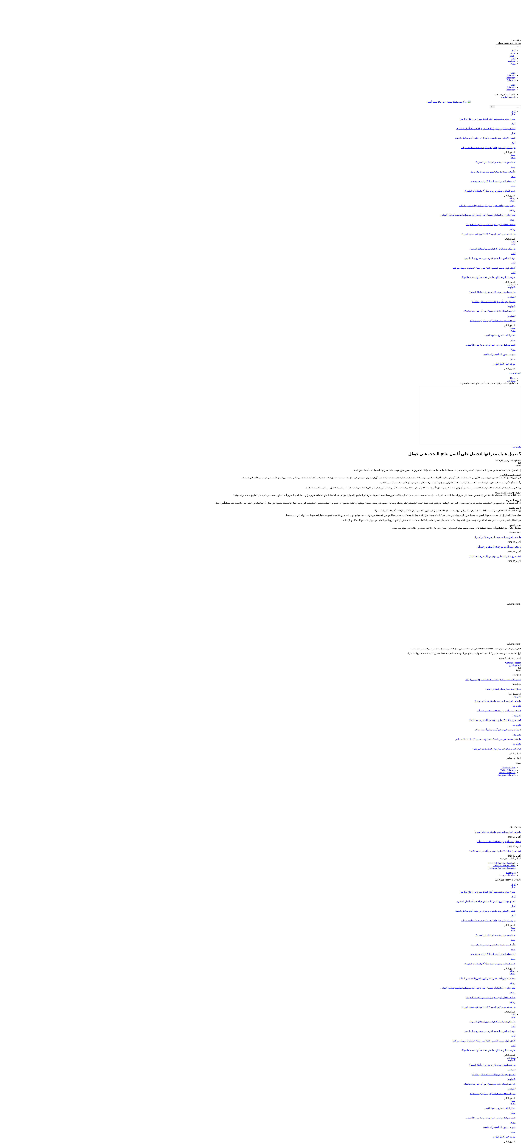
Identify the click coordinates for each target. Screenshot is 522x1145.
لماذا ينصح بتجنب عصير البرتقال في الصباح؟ (495, 162)
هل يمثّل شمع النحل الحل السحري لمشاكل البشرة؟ (492, 249)
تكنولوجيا (511, 61)
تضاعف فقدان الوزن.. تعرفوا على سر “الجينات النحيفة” (490, 224)
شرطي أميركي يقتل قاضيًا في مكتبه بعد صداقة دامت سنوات (488, 147)
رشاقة (512, 56)
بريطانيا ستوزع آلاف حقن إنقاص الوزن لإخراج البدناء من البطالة (487, 205)
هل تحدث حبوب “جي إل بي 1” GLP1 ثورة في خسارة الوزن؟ (488, 234)
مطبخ (512, 63)
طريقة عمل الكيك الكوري (504, 364)
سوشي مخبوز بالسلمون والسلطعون (499, 354)
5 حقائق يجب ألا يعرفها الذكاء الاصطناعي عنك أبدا (493, 301)
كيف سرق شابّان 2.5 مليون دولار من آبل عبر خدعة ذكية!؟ (489, 311)
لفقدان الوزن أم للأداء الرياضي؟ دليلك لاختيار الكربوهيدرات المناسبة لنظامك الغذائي (478, 215)
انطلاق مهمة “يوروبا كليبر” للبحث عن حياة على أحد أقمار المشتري (485, 128)
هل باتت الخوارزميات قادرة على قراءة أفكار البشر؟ (492, 292)
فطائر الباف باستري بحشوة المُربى (499, 335)
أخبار (513, 51)
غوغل (515, 665)
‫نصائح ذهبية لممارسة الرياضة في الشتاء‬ (503, 689)
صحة (513, 53)
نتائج (511, 665)
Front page (510, 872)
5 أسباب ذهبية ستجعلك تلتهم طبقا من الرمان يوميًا (493, 172)
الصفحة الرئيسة (508, 97)
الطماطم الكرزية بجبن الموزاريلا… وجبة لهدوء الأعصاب (490, 345)
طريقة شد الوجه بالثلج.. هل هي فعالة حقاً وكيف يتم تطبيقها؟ (488, 277)
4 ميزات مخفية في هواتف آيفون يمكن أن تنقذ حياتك (492, 320)
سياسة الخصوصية (507, 875)
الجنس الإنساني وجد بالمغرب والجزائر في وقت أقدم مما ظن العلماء (485, 138)
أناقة (513, 58)
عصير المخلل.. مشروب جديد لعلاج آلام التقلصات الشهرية (490, 191)
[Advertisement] (439, 20)
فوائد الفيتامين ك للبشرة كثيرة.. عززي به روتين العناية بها (490, 258)
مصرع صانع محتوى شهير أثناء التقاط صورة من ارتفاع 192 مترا (487, 119)
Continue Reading (513, 663)
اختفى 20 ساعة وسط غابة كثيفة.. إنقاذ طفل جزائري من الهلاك (493, 679)
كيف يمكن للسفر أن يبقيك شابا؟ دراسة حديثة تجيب (492, 181)
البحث (519, 665)
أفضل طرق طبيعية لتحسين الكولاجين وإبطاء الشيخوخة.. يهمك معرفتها (484, 268)
